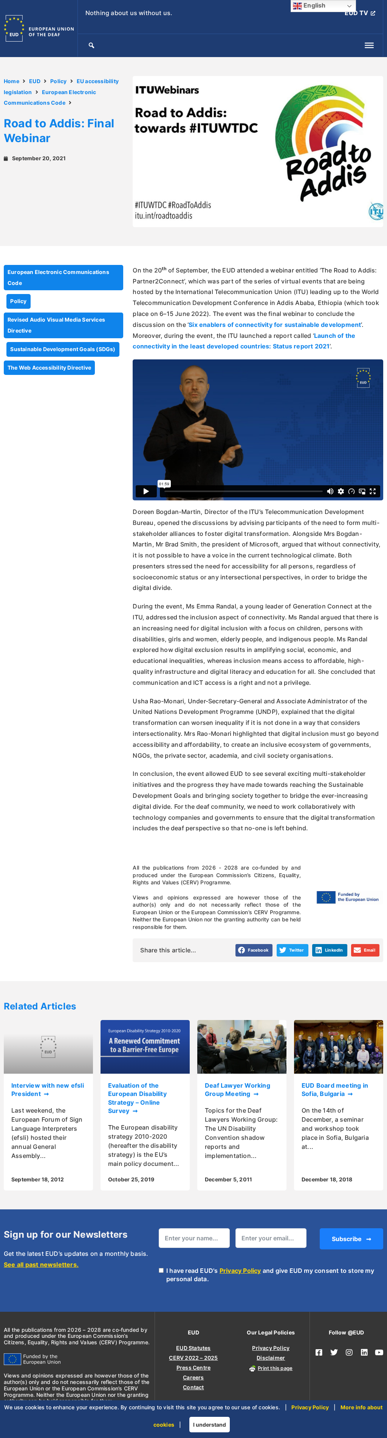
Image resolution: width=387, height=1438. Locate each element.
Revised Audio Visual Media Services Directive (56, 325)
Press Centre (193, 1367)
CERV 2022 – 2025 (193, 1357)
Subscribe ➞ (351, 1239)
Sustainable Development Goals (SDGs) (62, 349)
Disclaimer (271, 1357)
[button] (254, 950)
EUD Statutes (193, 1348)
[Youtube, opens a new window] (379, 1352)
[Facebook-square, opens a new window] (319, 1352)
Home (11, 81)
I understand (209, 1424)
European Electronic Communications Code (58, 277)
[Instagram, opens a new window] (349, 1352)
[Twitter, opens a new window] (334, 1352)
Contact (193, 1387)
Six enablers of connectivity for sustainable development (275, 324)
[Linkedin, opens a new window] (364, 1352)
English (314, 5)
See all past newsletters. (41, 1264)
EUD (34, 81)
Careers (193, 1377)
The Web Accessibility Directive (49, 367)
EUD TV (356, 13)
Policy (58, 81)
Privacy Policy (240, 1270)
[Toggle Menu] (369, 45)
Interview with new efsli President (47, 1089)
